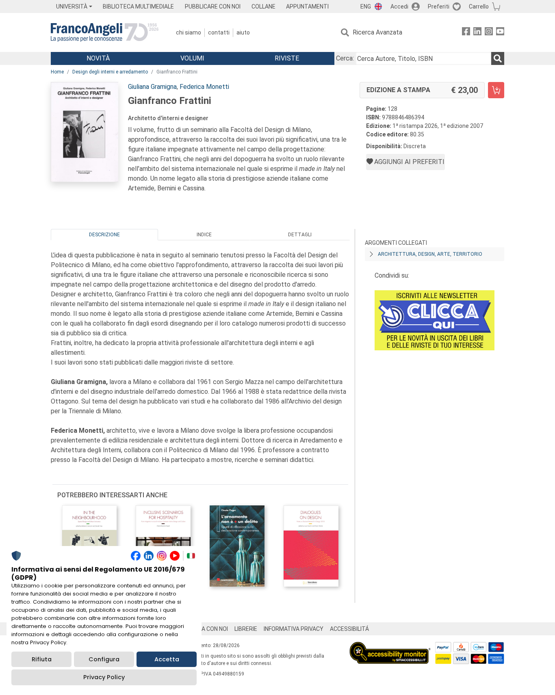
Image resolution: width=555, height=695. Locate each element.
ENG (365, 6)
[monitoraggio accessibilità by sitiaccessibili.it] (390, 646)
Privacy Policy (104, 677)
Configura (104, 659)
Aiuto (243, 32)
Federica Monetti (204, 87)
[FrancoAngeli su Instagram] (489, 32)
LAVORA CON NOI (206, 629)
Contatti (219, 32)
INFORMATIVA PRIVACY (293, 629)
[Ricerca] (497, 58)
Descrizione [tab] (104, 234)
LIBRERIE (245, 629)
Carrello (479, 6)
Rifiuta (42, 659)
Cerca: (345, 58)
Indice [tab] (204, 234)
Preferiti (438, 6)
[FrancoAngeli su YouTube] (500, 32)
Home (57, 72)
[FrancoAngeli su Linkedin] (477, 32)
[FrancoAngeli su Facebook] (466, 32)
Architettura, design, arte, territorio (430, 254)
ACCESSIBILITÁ (349, 629)
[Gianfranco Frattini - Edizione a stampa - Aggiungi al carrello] (496, 90)
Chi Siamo (188, 32)
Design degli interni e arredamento (110, 72)
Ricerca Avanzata (377, 32)
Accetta (166, 659)
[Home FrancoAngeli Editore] (104, 32)
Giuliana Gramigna (152, 87)
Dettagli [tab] (300, 234)
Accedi (399, 6)
